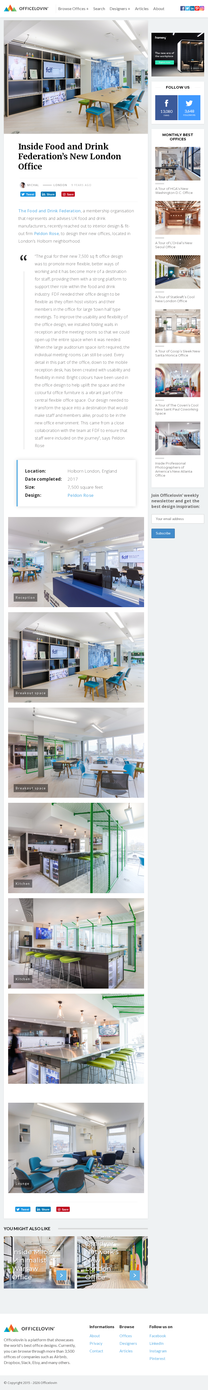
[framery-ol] (177, 54)
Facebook (157, 1335)
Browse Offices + (73, 8)
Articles (142, 8)
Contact (96, 1351)
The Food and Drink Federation (49, 211)
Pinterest (157, 1358)
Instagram (158, 1351)
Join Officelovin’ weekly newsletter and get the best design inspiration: (175, 501)
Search (99, 8)
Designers (128, 1343)
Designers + (120, 8)
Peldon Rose (46, 233)
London (60, 185)
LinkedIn (156, 1343)
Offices (125, 1335)
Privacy (96, 1343)
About (158, 8)
